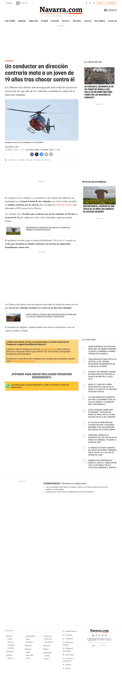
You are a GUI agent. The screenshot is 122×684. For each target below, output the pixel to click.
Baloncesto (29, 655)
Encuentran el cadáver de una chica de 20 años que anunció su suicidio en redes (48, 229)
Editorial (10, 658)
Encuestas (29, 642)
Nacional (77, 21)
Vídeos (46, 659)
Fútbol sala (48, 639)
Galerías (47, 656)
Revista (88, 21)
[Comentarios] (51, 154)
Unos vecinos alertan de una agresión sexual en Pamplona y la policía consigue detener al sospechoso (51, 316)
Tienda (67, 668)
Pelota (28, 658)
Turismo (68, 665)
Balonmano (48, 636)
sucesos (29, 160)
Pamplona (33, 21)
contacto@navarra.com (24, 361)
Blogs (28, 639)
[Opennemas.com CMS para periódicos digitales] (99, 642)
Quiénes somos (71, 631)
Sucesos (10, 642)
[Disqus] (79, 527)
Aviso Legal (69, 655)
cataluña (20, 160)
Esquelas (112, 21)
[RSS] (106, 635)
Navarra (22, 21)
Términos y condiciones (73, 483)
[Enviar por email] (46, 154)
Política (9, 639)
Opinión (44, 21)
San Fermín (10, 21)
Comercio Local (48, 349)
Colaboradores (31, 636)
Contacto (68, 635)
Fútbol (28, 652)
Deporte (66, 21)
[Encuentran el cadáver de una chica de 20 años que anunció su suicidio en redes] (99, 195)
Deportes (28, 649)
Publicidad (69, 639)
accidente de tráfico (42, 160)
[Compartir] (32, 154)
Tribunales (11, 645)
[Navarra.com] (61, 10)
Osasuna (55, 21)
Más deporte (48, 642)
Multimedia (100, 21)
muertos (12, 160)
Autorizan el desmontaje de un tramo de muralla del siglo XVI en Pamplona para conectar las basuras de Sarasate (99, 92)
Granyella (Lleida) (64, 204)
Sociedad (10, 648)
